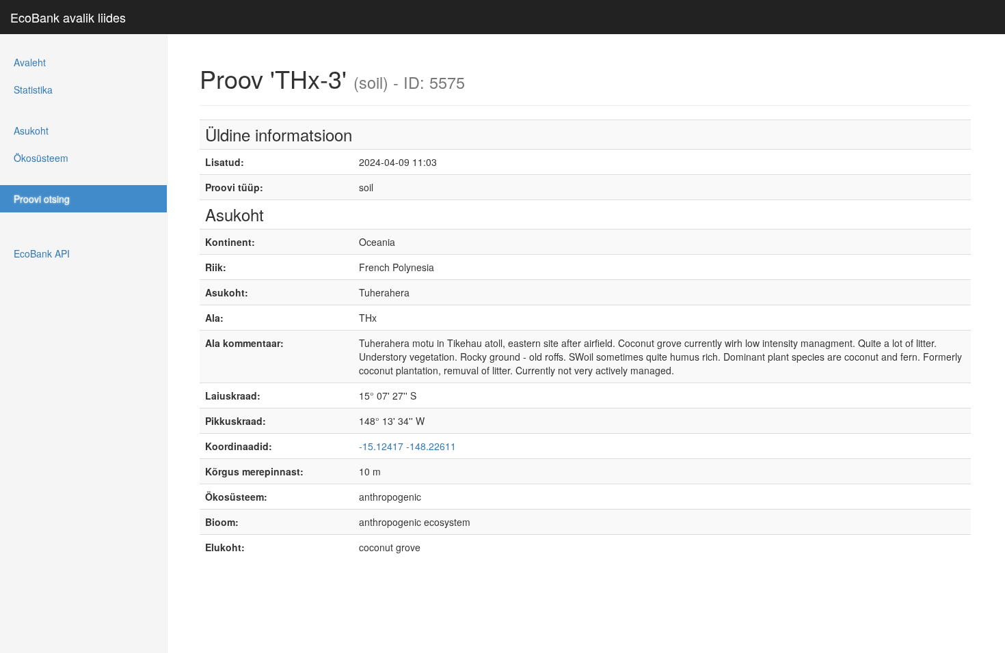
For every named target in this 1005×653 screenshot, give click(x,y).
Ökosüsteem (41, 158)
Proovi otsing (42, 199)
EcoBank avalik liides (68, 17)
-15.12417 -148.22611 (407, 446)
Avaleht (30, 62)
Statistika (33, 89)
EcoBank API (42, 253)
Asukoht (31, 130)
